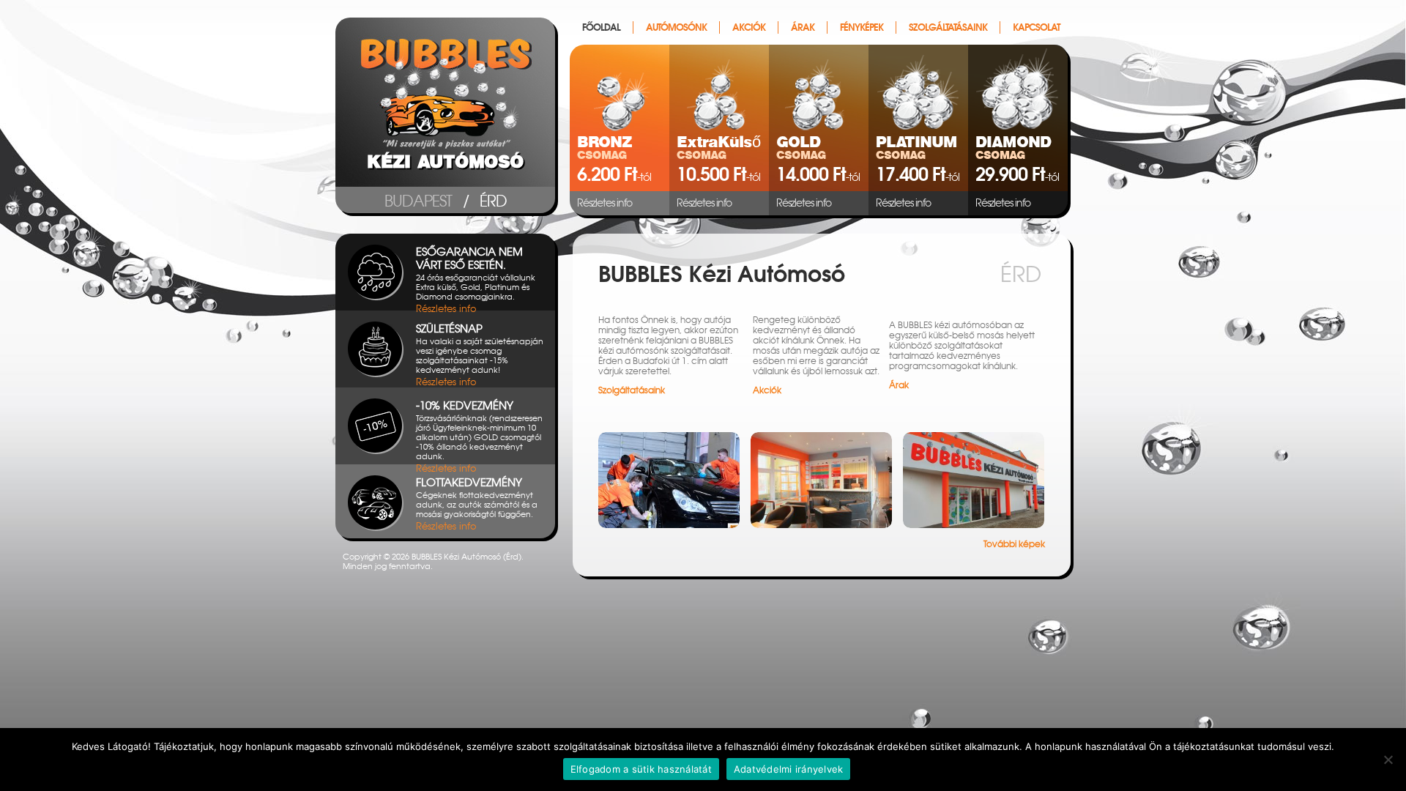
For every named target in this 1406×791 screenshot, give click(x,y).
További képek (1014, 544)
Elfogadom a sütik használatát (641, 769)
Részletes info (604, 203)
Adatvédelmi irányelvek (789, 769)
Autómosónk (676, 27)
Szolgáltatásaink (948, 27)
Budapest (418, 201)
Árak (802, 27)
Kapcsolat (1036, 27)
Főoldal (601, 27)
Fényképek (861, 27)
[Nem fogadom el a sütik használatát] (1387, 759)
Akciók (748, 27)
